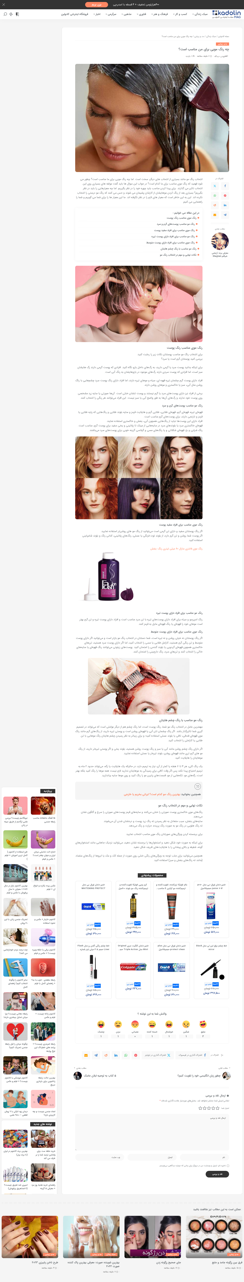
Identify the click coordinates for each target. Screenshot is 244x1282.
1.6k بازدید (190, 56)
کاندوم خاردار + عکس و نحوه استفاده (44, 921)
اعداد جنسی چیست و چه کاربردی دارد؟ (44, 1113)
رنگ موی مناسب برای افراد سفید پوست (174, 230)
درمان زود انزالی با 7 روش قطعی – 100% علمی (16, 1113)
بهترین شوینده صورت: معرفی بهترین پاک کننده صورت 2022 (94, 1264)
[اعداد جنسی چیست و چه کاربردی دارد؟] (43, 1099)
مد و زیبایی (222, 44)
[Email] (215, 215)
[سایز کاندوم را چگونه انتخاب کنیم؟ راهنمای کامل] (15, 967)
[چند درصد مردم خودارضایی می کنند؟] (15, 937)
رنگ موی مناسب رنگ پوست (181, 218)
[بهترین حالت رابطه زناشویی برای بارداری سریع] (43, 1065)
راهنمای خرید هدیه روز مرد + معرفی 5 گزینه (43, 1186)
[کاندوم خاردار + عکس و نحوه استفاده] (43, 907)
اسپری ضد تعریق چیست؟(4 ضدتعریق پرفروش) (16, 1186)
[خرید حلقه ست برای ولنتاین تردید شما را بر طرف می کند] (43, 1139)
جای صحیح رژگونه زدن (168, 1262)
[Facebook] (225, 186)
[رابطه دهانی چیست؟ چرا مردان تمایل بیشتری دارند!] (15, 1001)
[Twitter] (215, 186)
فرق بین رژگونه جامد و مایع (227, 1262)
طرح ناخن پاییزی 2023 (45, 1262)
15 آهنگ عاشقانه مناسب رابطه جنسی (44, 820)
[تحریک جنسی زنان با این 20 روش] (15, 907)
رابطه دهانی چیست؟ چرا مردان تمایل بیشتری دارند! (16, 1015)
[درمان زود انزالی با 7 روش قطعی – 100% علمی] (15, 1099)
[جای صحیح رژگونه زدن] (152, 1237)
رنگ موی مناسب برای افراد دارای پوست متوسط (170, 243)
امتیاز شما (225, 1108)
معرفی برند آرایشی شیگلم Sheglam (220, 255)
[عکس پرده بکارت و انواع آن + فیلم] (43, 873)
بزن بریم (96, 4)
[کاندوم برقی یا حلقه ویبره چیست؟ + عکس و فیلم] (43, 937)
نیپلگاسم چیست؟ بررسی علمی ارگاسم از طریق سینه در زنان (16, 822)
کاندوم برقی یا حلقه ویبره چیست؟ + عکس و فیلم (43, 951)
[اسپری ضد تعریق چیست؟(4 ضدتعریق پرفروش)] (15, 1172)
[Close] (3, 4)
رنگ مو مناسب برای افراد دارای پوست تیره (173, 237)
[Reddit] (215, 205)
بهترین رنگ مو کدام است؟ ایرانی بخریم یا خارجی (152, 794)
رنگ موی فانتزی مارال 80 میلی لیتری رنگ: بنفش (176, 549)
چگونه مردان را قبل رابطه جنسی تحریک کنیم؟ (16, 1045)
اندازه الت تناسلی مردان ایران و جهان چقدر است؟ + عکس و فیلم (44, 855)
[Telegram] (225, 215)
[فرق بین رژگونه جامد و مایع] (214, 1237)
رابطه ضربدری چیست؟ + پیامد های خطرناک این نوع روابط (44, 1047)
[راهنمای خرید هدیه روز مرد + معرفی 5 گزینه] (43, 1172)
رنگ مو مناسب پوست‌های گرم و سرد (176, 224)
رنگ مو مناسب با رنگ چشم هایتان (178, 249)
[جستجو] (5, 14)
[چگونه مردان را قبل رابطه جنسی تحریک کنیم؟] (15, 1031)
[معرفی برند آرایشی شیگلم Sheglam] (220, 241)
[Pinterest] (225, 196)
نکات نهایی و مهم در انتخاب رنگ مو (178, 255)
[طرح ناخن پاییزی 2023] (30, 1237)
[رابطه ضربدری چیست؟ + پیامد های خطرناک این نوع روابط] (43, 1031)
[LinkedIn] (225, 205)
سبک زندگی (111, 1254)
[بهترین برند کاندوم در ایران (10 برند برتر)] (15, 1139)
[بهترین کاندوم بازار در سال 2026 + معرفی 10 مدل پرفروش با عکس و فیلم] (15, 873)
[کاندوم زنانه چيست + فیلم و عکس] (43, 1001)
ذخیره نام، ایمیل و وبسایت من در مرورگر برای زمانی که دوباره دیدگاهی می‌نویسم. (192, 1165)
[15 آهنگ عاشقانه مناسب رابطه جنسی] (43, 806)
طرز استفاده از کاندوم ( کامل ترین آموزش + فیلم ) (16, 855)
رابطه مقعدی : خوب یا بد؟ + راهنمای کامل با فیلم (43, 981)
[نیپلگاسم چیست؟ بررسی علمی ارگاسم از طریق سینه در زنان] (15, 806)
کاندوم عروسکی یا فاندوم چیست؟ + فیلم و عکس (16, 1079)
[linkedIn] (116, 1055)
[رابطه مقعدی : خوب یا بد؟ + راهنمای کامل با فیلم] (43, 967)
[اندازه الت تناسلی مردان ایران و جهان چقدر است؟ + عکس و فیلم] (43, 839)
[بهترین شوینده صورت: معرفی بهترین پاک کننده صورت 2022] (91, 1237)
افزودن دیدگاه (220, 56)
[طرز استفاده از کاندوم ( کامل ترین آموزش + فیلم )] (15, 839)
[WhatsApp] (215, 196)
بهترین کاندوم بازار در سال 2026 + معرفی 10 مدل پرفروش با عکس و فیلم (16, 889)
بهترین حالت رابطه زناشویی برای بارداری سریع (45, 1081)
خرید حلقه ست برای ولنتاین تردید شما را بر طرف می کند (45, 1155)
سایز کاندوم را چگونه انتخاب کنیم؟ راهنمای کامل (18, 983)
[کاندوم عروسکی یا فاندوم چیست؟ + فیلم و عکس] (15, 1065)
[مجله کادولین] (226, 14)
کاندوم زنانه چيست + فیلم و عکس (45, 1015)
